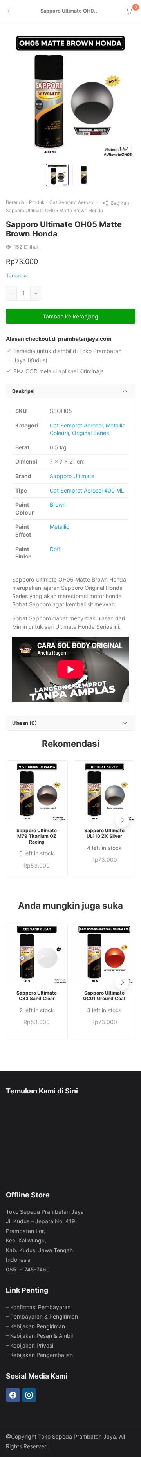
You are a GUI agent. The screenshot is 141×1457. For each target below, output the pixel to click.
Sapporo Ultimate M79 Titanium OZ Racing (36, 836)
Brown (58, 504)
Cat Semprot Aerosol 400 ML (87, 490)
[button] (122, 820)
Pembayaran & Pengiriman (44, 1316)
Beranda (15, 202)
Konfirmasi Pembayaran (40, 1307)
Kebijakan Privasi (31, 1345)
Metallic (59, 526)
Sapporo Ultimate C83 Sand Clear (36, 995)
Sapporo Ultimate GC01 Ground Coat (104, 995)
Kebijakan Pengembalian (41, 1354)
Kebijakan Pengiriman (37, 1326)
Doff (55, 549)
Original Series (90, 432)
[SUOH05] (70, 94)
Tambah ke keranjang (70, 316)
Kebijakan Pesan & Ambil (41, 1335)
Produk (37, 202)
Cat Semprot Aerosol (71, 202)
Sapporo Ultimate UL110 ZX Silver (104, 833)
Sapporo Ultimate (72, 476)
